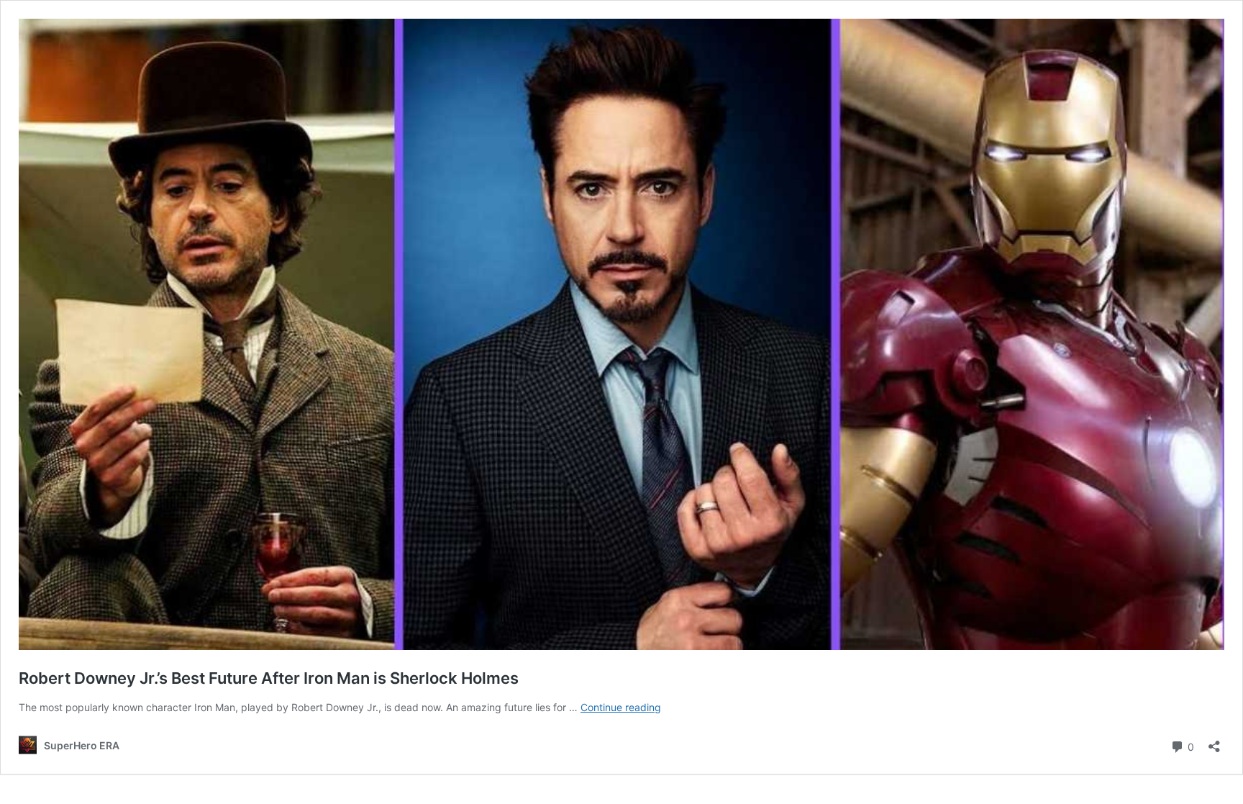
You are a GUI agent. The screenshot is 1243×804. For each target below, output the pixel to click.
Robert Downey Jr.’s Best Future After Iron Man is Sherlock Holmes (269, 678)
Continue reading (620, 707)
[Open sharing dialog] (1214, 742)
